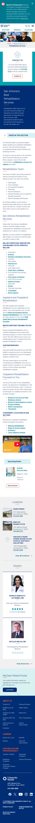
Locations (28, 30)
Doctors (5, 30)
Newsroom (22, 713)
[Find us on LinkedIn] (31, 794)
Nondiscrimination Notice (25, 807)
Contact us (17, 76)
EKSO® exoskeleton (15, 407)
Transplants (12, 290)
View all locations (22, 556)
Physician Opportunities (23, 742)
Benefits (21, 738)
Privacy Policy (8, 807)
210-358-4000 (12, 788)
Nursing (5, 741)
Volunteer (6, 728)
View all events (13, 485)
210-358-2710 (18, 531)
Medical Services (19, 44)
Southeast (11, 430)
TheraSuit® (12, 409)
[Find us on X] (15, 794)
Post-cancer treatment (16, 277)
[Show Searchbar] (29, 25)
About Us (7, 701)
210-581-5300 (18, 550)
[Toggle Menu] (32, 25)
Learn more (24, 18)
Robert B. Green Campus (16, 428)
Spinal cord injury (14, 281)
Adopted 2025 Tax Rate (9, 719)
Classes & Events (24, 704)
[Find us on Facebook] (10, 794)
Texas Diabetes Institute (16, 432)
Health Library (23, 708)
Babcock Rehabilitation (16, 426)
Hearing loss (12, 263)
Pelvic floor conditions (16, 270)
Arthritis (11, 254)
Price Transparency (25, 718)
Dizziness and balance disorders (19, 257)
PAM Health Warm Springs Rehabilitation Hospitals (15, 319)
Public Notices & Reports (8, 724)
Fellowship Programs (22, 755)
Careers (7, 734)
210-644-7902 (18, 516)
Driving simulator (14, 404)
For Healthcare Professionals (11, 749)
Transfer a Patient (8, 754)
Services (17, 30)
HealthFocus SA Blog (8, 708)
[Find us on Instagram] (26, 794)
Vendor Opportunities (23, 724)
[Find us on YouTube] (21, 794)
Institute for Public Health (9, 713)
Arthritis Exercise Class (22, 469)
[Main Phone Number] (26, 26)
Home (9, 44)
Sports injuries (13, 293)
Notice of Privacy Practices (9, 813)
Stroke (10, 286)
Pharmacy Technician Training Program (9, 766)
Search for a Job (8, 738)
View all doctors (23, 664)
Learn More (10, 690)
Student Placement (25, 759)
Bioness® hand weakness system (20, 402)
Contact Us (6, 704)
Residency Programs (6, 760)
